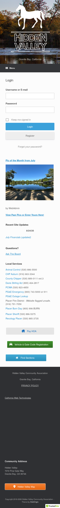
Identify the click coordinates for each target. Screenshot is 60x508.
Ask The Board (13, 253)
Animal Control (13, 269)
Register (30, 135)
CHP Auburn (12, 274)
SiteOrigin (34, 502)
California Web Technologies (18, 397)
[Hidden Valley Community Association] (30, 28)
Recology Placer (14, 318)
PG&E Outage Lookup (17, 296)
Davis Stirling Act (14, 282)
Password (11, 103)
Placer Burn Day (14, 308)
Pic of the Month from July (20, 160)
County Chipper (13, 278)
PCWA (9, 287)
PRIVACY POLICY (30, 385)
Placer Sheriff (12, 314)
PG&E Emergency (15, 291)
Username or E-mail (17, 89)
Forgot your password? (30, 146)
